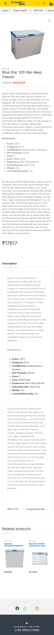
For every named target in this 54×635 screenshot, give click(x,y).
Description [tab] (9, 263)
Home (5, 10)
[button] (49, 21)
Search (38, 3)
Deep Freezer (20, 10)
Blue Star (38, 10)
